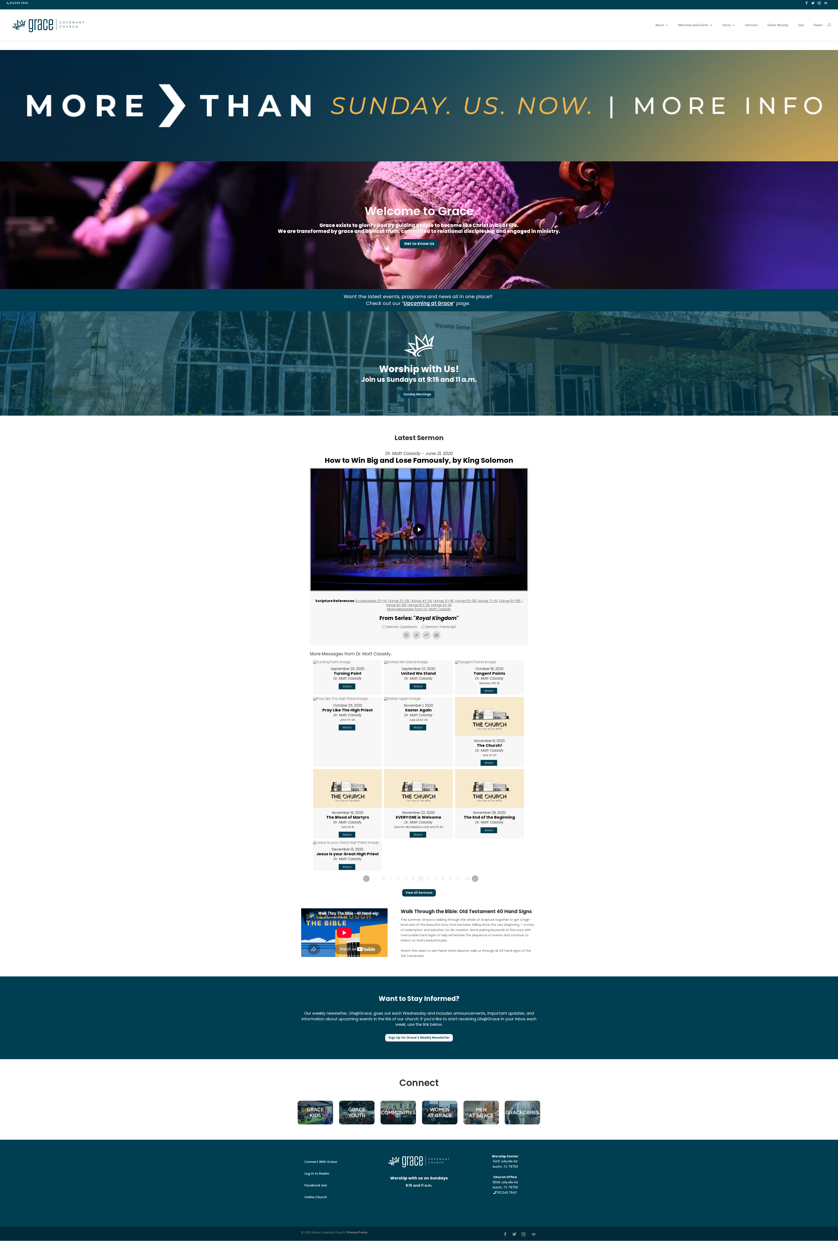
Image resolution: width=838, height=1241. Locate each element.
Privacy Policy (357, 1232)
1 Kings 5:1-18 (443, 600)
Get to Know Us (419, 243)
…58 (467, 878)
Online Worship (778, 25)
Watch (347, 686)
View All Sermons (419, 892)
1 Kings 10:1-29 (418, 605)
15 (450, 878)
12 (428, 878)
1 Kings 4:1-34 (421, 600)
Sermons (751, 25)
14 (442, 878)
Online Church (315, 1197)
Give (801, 25)
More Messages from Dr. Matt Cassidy (419, 609)
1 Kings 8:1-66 (509, 600)
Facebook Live (315, 1185)
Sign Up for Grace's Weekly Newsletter (419, 1037)
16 (457, 878)
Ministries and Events (693, 25)
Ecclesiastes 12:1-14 (371, 600)
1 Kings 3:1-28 (398, 600)
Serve (727, 25)
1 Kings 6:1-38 (465, 600)
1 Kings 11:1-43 (441, 605)
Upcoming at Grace (428, 303)
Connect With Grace (320, 1162)
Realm (818, 25)
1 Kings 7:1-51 (487, 600)
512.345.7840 (506, 1192)
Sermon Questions (401, 626)
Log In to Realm (316, 1173)
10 (413, 878)
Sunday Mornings (417, 394)
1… (375, 878)
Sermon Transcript (440, 626)
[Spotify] (826, 4)
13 (435, 878)
